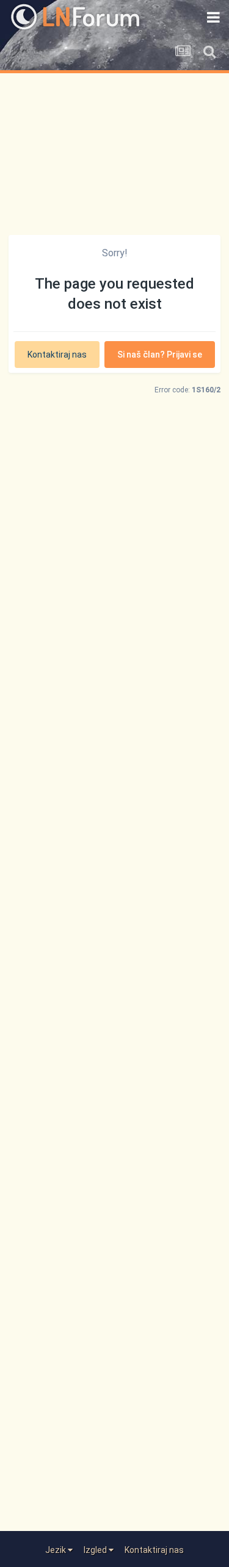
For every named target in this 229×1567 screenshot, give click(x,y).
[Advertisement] (114, 147)
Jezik (56, 1550)
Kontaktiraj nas (57, 354)
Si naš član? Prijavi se (159, 354)
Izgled (96, 1550)
